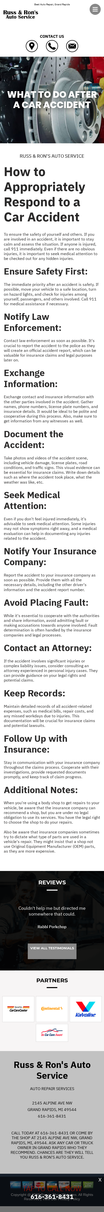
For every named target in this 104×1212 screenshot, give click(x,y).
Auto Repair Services (52, 1088)
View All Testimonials (52, 948)
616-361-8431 (52, 1116)
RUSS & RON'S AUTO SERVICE (52, 156)
